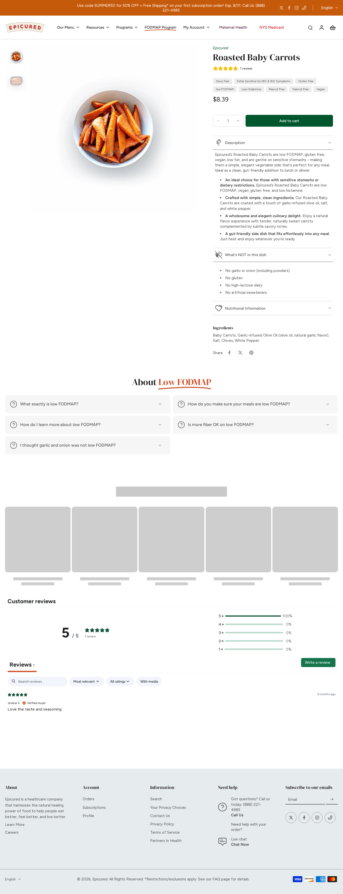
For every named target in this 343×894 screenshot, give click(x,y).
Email (292, 799)
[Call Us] (304, 8)
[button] (289, 121)
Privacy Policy (162, 824)
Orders (88, 798)
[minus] (218, 121)
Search (156, 798)
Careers (12, 832)
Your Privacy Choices (168, 807)
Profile (88, 815)
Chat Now (240, 844)
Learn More (15, 824)
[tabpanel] (171, 709)
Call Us (237, 815)
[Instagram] (296, 8)
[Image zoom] (113, 129)
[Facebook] (289, 8)
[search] (310, 27)
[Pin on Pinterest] (251, 352)
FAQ (216, 879)
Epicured (220, 47)
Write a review (317, 662)
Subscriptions (94, 807)
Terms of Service (165, 832)
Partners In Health (166, 840)
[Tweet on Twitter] (240, 352)
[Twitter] (281, 8)
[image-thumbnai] (16, 56)
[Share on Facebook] (229, 352)
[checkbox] (149, 681)
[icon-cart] (332, 27)
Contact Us (160, 815)
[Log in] (321, 27)
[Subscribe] (332, 799)
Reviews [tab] (22, 664)
